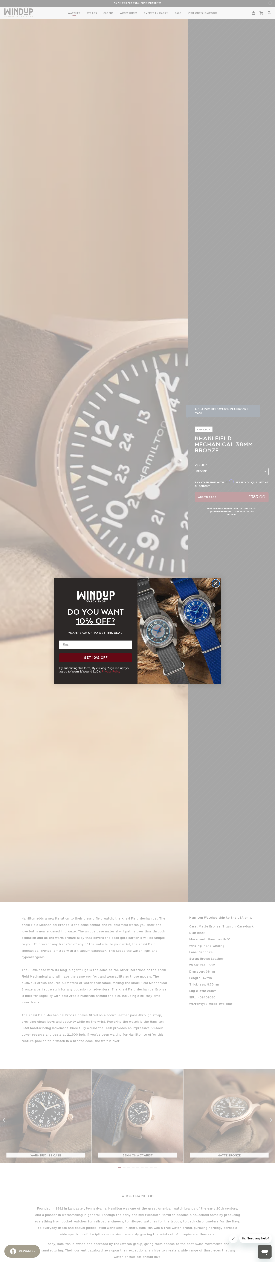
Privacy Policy (111, 671)
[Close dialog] (216, 583)
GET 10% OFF (96, 658)
